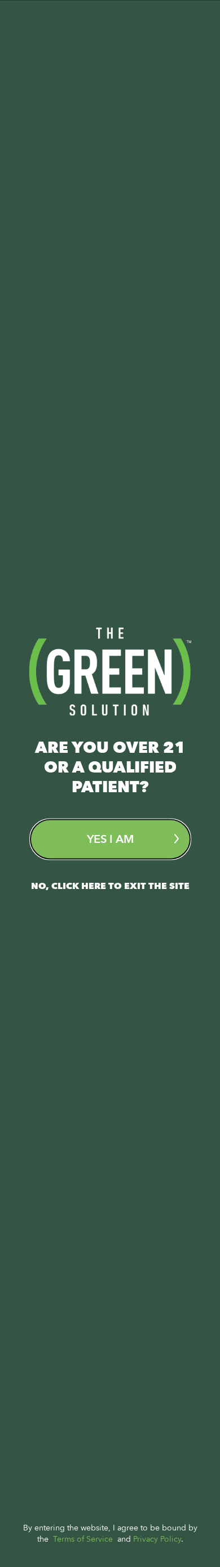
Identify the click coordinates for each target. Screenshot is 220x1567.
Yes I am (110, 838)
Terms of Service (83, 1538)
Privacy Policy (157, 1538)
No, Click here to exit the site (110, 885)
